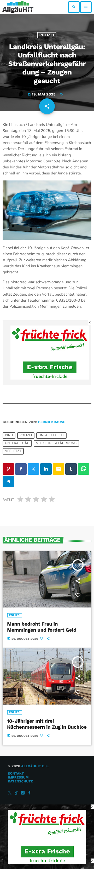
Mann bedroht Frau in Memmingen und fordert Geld (41, 627)
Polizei (46, 35)
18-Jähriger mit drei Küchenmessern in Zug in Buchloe (47, 724)
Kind (9, 436)
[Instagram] (23, 793)
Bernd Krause (51, 422)
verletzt (13, 451)
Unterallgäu (17, 443)
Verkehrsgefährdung (56, 443)
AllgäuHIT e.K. (35, 766)
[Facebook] (29, 793)
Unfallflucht (51, 436)
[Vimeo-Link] (17, 7)
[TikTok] (16, 793)
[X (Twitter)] (10, 793)
